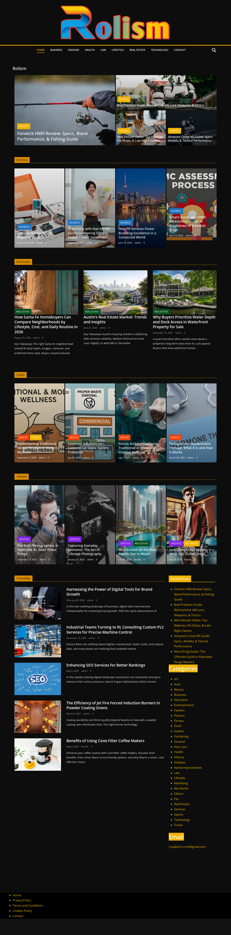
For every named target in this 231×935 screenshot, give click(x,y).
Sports (178, 814)
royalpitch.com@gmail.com (187, 847)
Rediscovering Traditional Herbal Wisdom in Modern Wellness (37, 447)
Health (90, 50)
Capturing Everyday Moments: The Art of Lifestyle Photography (84, 549)
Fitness (36, 437)
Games (179, 731)
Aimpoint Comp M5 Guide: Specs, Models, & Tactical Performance (190, 139)
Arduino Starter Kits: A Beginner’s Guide (34, 235)
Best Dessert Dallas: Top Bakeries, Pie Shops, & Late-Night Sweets (140, 139)
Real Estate (137, 50)
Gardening (181, 736)
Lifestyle (118, 50)
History (179, 757)
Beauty (179, 689)
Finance (179, 716)
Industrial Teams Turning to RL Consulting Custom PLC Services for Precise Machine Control (115, 629)
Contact (180, 50)
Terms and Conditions (28, 906)
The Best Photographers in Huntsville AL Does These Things (37, 549)
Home (41, 50)
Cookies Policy (22, 911)
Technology (159, 50)
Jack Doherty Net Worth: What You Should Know (188, 551)
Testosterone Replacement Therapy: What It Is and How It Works (191, 447)
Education (181, 700)
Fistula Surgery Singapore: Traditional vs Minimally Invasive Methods (139, 447)
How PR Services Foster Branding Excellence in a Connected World (137, 233)
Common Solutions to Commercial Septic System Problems (88, 447)
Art (176, 679)
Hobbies (180, 762)
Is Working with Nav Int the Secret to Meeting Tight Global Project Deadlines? (89, 233)
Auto (177, 684)
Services (179, 809)
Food (177, 726)
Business (56, 50)
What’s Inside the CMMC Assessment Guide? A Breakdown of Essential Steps (187, 223)
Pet (176, 799)
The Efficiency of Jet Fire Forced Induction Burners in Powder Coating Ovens (113, 705)
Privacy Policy (22, 900)
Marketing (181, 783)
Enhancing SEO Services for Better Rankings (105, 665)
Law (103, 50)
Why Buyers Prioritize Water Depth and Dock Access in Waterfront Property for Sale (184, 321)
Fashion (73, 50)
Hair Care (180, 747)
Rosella (137, 559)
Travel (178, 825)
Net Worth (192, 543)
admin (39, 242)
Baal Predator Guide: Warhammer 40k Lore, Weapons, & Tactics (160, 105)
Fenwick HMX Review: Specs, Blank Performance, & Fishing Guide (52, 136)
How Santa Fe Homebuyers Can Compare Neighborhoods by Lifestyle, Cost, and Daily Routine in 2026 (46, 324)
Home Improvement (188, 768)
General (24, 126)
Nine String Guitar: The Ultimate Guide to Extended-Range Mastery (193, 657)
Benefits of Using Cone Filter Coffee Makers (105, 740)
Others (179, 794)
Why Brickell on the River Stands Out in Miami (138, 551)
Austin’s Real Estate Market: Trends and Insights (115, 319)
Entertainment (184, 705)
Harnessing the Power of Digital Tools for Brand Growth (109, 592)
